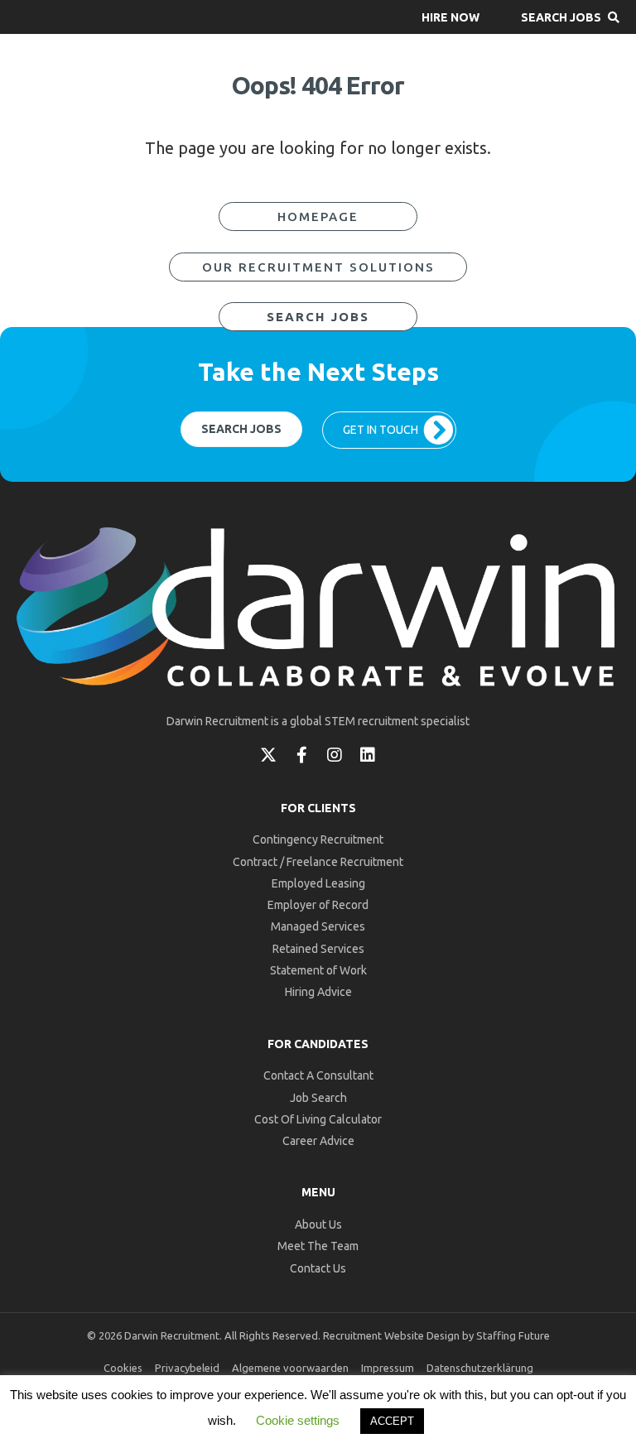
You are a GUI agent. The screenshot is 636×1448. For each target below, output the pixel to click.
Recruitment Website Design (391, 1335)
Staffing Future (513, 1335)
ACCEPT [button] (392, 1421)
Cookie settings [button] (298, 1420)
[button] (450, 17)
